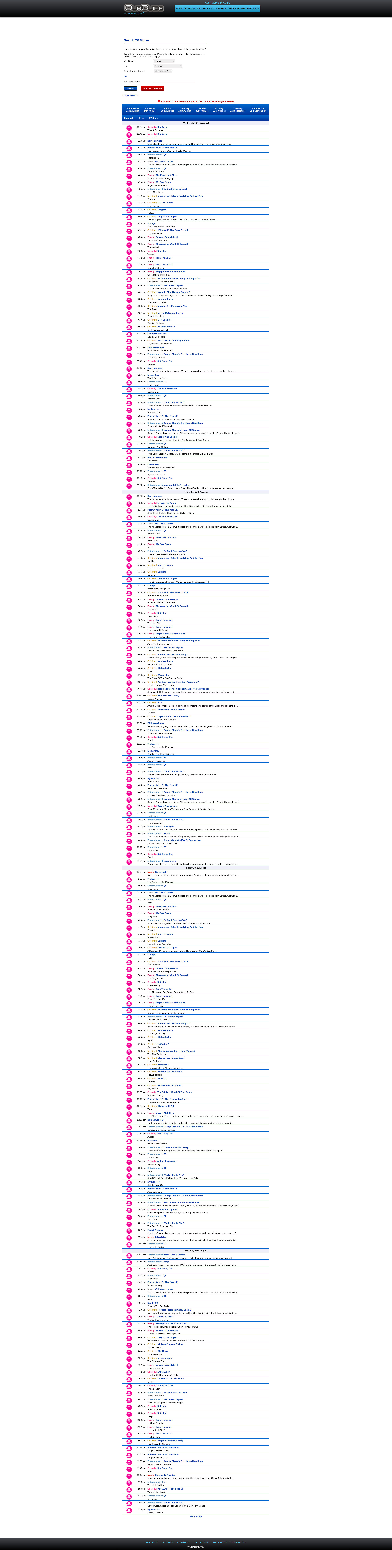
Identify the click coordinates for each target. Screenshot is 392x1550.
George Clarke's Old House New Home (175, 354)
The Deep (157, 1351)
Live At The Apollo (162, 503)
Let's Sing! (158, 1044)
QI (156, 154)
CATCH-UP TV (204, 8)
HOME (179, 8)
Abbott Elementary (162, 388)
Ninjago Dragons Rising (165, 1344)
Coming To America (161, 1475)
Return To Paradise (157, 457)
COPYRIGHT (183, 1542)
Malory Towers (160, 202)
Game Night (157, 872)
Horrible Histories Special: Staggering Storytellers (178, 689)
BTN (154, 702)
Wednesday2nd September (258, 109)
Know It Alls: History (163, 695)
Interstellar (156, 1237)
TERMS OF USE (238, 1542)
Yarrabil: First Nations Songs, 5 (168, 1023)
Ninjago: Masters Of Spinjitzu (166, 271)
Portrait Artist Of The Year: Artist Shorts (167, 1099)
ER (156, 382)
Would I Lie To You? (166, 402)
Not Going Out (160, 361)
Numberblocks (160, 299)
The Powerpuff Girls (162, 175)
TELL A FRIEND (237, 8)
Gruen (158, 833)
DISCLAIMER (219, 1542)
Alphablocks (159, 668)
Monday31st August (219, 109)
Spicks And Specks (162, 437)
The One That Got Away (167, 1147)
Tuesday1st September (237, 109)
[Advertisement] (196, 27)
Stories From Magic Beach (166, 1058)
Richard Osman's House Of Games (173, 430)
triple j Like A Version (166, 1254)
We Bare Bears (159, 182)
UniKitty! (157, 251)
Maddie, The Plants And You (167, 306)
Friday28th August (167, 109)
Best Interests (154, 141)
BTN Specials (159, 320)
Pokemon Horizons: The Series (163, 1447)
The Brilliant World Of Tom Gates (169, 1092)
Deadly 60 (152, 1303)
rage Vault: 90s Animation (168, 485)
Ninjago (151, 223)
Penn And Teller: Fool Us (165, 1489)
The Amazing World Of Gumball (167, 244)
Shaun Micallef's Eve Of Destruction (174, 840)
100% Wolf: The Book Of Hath (168, 230)
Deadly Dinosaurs (156, 333)
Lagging (156, 209)
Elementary (153, 375)
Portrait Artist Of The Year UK (162, 147)
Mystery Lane (159, 1358)
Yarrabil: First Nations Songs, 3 (168, 292)
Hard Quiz (160, 826)
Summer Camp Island (162, 237)
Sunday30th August (202, 109)
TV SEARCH (220, 8)
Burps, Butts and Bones (165, 313)
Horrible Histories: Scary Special (169, 1310)
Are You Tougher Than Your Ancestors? (173, 682)
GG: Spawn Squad (165, 285)
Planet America (155, 1230)
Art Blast (157, 1078)
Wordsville (158, 675)
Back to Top (196, 1516)
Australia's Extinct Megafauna (168, 340)
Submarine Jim (160, 1385)
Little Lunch (158, 1372)
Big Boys (157, 127)
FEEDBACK (253, 8)
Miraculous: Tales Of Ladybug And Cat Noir (175, 196)
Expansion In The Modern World (169, 716)
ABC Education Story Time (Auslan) (171, 1051)
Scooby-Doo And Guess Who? (167, 1323)
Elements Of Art (160, 1106)
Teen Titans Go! (159, 258)
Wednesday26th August (132, 109)
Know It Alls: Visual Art (164, 1085)
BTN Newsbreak (155, 347)
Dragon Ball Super (162, 216)
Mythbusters (154, 409)
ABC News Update (160, 161)
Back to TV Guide (152, 88)
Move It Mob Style (160, 1113)
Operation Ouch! (160, 1316)
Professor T (153, 744)
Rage (158, 1261)
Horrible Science (161, 326)
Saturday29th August (184, 109)
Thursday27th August (150, 109)
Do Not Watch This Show (165, 1378)
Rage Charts (161, 861)
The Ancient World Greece (166, 709)
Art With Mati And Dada (164, 1071)
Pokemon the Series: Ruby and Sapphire (173, 278)
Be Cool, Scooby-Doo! (167, 189)
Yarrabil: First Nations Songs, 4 (168, 654)
